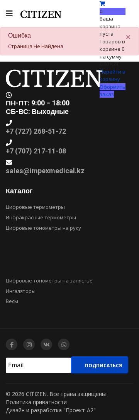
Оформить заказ (112, 90)
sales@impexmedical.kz (45, 171)
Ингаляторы (21, 290)
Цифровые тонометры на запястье (49, 280)
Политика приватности (36, 402)
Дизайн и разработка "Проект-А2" (51, 410)
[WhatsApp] (64, 344)
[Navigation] (9, 13)
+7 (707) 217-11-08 (36, 151)
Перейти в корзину (112, 75)
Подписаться (103, 365)
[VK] (46, 344)
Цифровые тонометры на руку (43, 227)
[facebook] (11, 344)
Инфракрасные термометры (41, 217)
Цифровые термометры (35, 206)
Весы (12, 301)
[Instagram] (29, 344)
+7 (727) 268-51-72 (36, 131)
